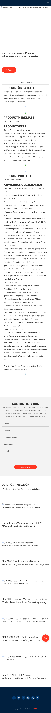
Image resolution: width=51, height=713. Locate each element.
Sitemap (35, 708)
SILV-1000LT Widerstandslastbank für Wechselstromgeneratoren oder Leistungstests (25, 563)
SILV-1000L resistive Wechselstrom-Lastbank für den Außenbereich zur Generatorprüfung (24, 601)
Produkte (6, 489)
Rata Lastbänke (33, 489)
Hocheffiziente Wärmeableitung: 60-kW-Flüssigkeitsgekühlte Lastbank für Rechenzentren (22, 525)
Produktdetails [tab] (26, 82)
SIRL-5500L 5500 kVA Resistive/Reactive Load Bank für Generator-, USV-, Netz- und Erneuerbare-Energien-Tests (25, 639)
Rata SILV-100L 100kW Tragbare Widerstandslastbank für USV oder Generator (24, 676)
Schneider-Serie (19, 489)
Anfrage (9, 70)
